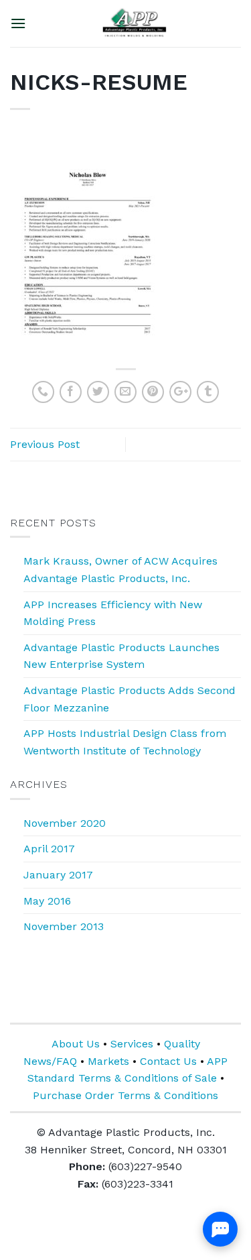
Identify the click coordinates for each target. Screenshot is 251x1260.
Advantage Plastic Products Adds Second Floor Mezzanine (129, 699)
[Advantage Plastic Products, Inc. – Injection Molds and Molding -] (133, 23)
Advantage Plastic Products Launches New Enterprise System (121, 656)
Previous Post (45, 444)
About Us (76, 1043)
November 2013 (63, 926)
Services (131, 1043)
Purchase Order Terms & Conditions (125, 1095)
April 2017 (49, 848)
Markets (108, 1061)
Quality (182, 1043)
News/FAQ (50, 1061)
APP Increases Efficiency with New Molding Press (112, 613)
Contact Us (168, 1061)
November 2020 (64, 823)
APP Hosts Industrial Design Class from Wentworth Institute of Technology (124, 742)
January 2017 (58, 874)
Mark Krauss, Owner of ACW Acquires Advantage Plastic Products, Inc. (120, 570)
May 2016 (47, 901)
